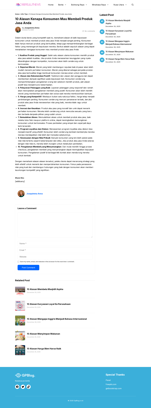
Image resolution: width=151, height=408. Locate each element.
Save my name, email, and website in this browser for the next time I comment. (47, 261)
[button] (132, 4)
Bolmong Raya (77, 5)
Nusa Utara (118, 5)
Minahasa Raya (99, 5)
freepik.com (111, 384)
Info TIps (24, 14)
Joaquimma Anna (31, 28)
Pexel (108, 380)
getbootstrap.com (114, 388)
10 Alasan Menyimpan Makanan (120, 51)
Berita (60, 5)
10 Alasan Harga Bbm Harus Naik (120, 59)
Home (50, 5)
